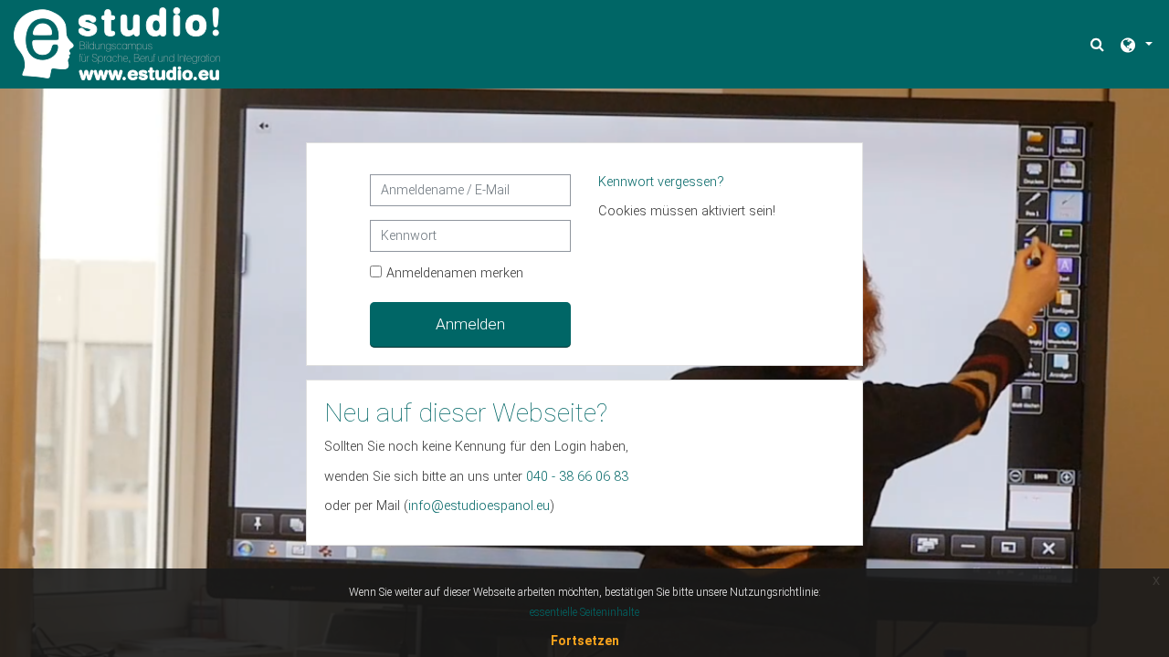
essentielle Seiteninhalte (584, 612)
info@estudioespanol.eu (479, 506)
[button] (1099, 44)
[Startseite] (117, 43)
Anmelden (470, 324)
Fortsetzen (585, 640)
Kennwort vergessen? (661, 182)
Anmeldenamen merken (454, 273)
